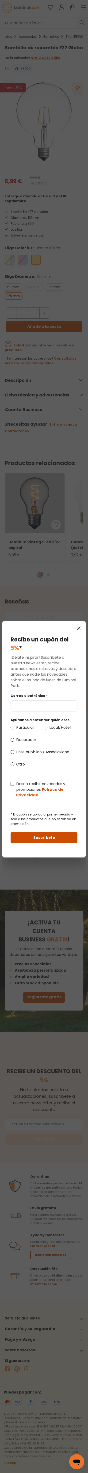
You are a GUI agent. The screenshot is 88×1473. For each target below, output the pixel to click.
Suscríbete (44, 837)
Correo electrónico (29, 695)
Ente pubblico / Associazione (42, 752)
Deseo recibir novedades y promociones (40, 789)
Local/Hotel (60, 727)
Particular (25, 727)
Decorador (26, 739)
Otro (20, 764)
